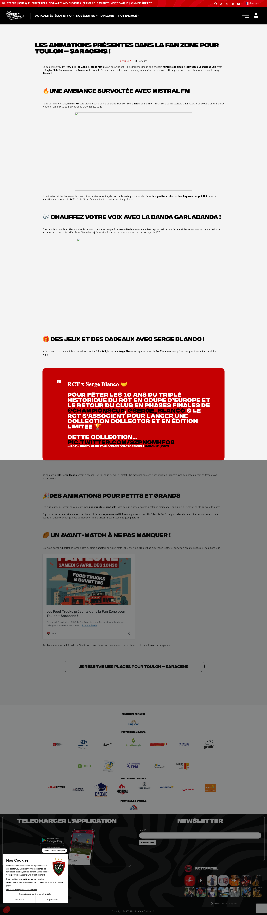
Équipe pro (63, 15)
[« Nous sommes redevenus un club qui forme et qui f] (189, 892)
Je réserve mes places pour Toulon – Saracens (133, 666)
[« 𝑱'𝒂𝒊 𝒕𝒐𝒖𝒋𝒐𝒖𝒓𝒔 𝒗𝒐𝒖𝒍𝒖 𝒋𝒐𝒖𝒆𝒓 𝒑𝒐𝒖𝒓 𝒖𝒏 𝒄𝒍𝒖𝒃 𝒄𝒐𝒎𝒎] (234, 892)
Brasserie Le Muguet (96, 3)
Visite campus (119, 3)
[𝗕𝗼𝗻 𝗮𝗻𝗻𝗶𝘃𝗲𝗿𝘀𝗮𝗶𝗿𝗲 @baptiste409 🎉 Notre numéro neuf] (257, 892)
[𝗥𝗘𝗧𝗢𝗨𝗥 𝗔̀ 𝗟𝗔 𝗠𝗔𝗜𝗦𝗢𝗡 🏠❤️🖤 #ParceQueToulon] (201, 880)
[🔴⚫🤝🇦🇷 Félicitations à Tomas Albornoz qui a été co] (201, 892)
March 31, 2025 (157, 446)
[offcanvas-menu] (245, 15)
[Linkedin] (232, 3)
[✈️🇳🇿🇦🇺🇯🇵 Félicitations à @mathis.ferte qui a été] (212, 892)
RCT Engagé (127, 15)
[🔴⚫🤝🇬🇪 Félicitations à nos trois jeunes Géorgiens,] (246, 892)
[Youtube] (238, 3)
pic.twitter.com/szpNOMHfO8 (121, 442)
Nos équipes (85, 15)
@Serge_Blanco (156, 410)
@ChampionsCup (96, 410)
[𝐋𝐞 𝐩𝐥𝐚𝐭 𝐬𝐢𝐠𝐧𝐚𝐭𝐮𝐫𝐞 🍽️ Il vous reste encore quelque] (223, 892)
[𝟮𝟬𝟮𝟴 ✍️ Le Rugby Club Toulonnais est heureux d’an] (223, 880)
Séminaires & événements (65, 3)
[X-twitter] (221, 3)
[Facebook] (215, 3)
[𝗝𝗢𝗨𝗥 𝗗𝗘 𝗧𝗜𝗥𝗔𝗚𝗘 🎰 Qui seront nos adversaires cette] (189, 880)
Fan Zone (107, 15)
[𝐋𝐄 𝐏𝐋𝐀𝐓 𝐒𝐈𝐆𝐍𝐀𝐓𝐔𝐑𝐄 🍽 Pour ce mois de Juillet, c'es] (212, 880)
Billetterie (9, 3)
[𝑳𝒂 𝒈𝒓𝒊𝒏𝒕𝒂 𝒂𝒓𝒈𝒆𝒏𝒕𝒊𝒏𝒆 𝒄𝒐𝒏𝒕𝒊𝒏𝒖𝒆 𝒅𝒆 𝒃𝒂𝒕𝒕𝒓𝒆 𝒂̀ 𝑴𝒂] (234, 880)
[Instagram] (227, 3)
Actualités (44, 15)
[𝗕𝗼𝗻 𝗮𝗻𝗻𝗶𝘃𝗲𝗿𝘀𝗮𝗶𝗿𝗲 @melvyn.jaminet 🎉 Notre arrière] (246, 880)
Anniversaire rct (141, 3)
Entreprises (39, 3)
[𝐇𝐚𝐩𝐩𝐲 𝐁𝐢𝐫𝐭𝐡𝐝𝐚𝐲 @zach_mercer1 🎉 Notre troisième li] (257, 880)
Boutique (24, 3)
